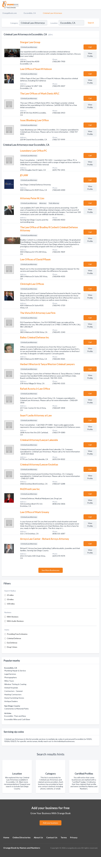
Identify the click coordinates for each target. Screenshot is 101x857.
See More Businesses (50, 570)
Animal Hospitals (11, 688)
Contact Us (51, 837)
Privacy (73, 837)
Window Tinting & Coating (15, 684)
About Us (38, 837)
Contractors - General (13, 691)
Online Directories (21, 837)
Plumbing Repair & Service (15, 670)
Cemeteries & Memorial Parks (16, 709)
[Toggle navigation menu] (97, 4)
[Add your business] (50, 819)
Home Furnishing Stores (14, 698)
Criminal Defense (14, 638)
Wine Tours (9, 681)
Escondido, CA (30, 13)
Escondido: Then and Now (15, 716)
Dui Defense (12, 643)
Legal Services (10, 674)
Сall (90, 47)
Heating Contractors (12, 694)
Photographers (10, 677)
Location (54, 23)
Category (14, 23)
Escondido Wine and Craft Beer (17, 719)
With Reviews (12, 617)
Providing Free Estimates (17, 634)
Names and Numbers (30, 848)
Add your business (50, 823)
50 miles (10, 599)
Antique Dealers (11, 701)
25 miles (10, 595)
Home (6, 837)
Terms (64, 837)
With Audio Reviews (15, 621)
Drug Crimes (12, 647)
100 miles (11, 604)
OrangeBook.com (9, 13)
